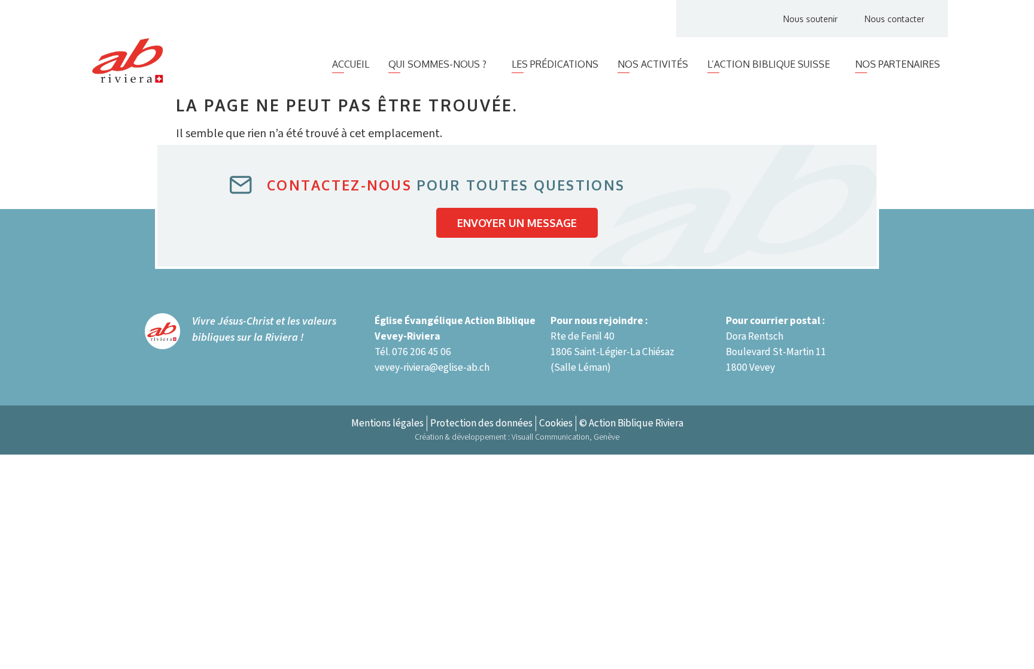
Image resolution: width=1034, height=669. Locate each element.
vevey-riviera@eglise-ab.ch (432, 367)
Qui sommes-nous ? (437, 64)
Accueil (350, 64)
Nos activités (653, 64)
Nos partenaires (897, 64)
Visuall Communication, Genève (565, 437)
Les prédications (555, 64)
